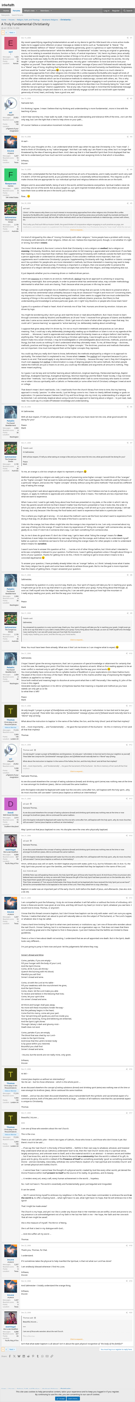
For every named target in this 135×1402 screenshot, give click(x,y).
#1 (131, 38)
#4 (131, 169)
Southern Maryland (11, 826)
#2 (131, 98)
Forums (16, 10)
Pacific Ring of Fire (11, 863)
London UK (14, 739)
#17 (130, 1113)
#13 (130, 799)
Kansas (15, 63)
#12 (130, 745)
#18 (130, 1245)
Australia (15, 231)
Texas (16, 162)
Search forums (17, 15)
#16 (130, 1069)
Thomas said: (28, 750)
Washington (14, 437)
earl (4, 28)
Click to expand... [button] (76, 230)
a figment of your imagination (12, 130)
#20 (130, 1312)
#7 (131, 443)
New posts (5, 15)
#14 (130, 835)
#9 (131, 613)
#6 (131, 407)
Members (44, 10)
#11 (130, 706)
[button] (36, 10)
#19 (130, 1281)
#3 (131, 137)
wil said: (26, 804)
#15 (130, 898)
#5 (131, 203)
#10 (130, 653)
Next (11, 32)
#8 (131, 575)
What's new (29, 10)
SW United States (12, 197)
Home (6, 10)
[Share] (127, 37)
